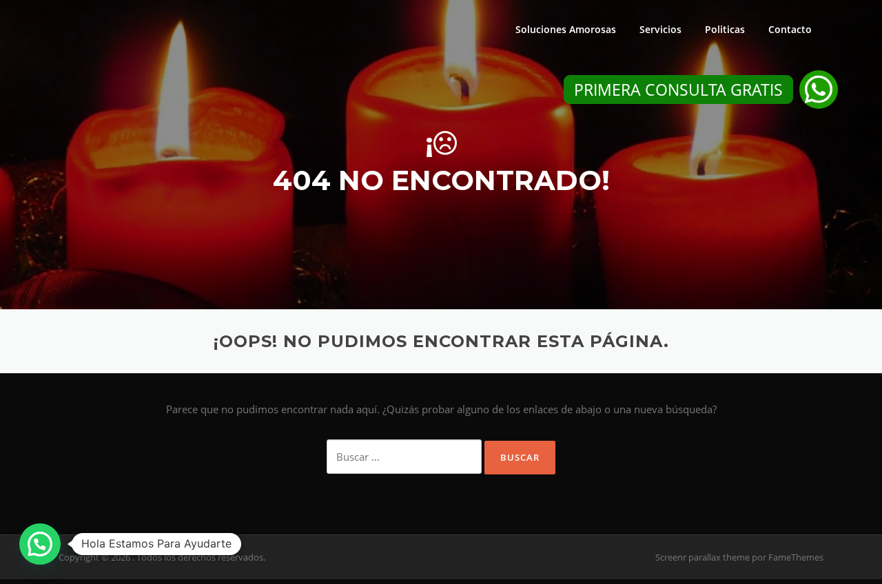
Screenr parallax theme (702, 557)
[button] (818, 89)
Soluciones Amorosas (565, 29)
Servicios (660, 29)
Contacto (790, 29)
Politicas (725, 29)
